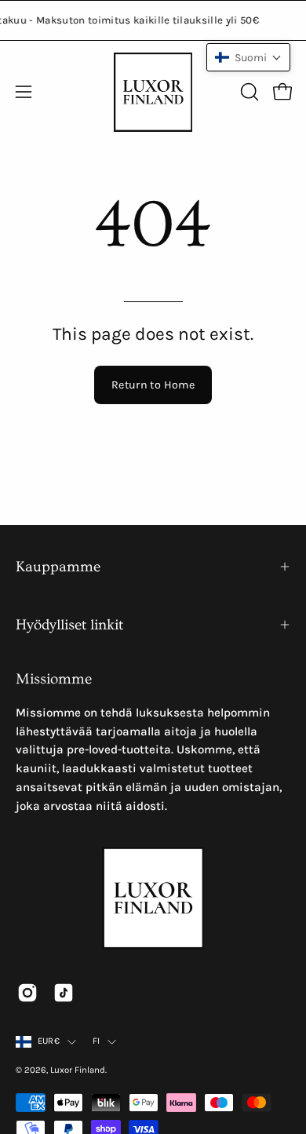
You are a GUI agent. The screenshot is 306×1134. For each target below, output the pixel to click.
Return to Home (153, 385)
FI (96, 1041)
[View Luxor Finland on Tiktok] (63, 993)
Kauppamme (58, 566)
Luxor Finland (77, 1070)
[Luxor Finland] (153, 92)
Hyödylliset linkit (69, 624)
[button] (248, 92)
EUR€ (49, 1041)
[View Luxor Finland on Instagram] (27, 993)
